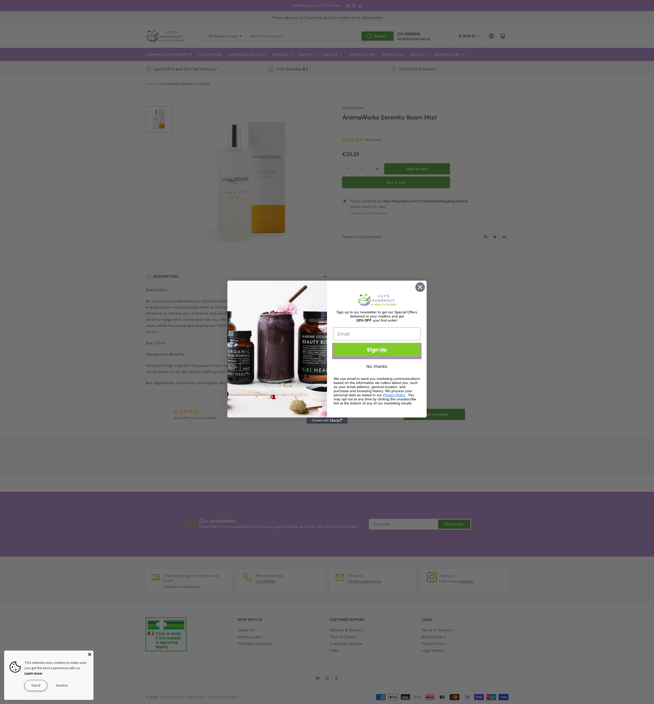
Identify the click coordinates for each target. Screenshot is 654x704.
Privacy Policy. (394, 395)
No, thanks (376, 366)
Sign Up (377, 349)
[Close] (89, 654)
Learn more (33, 673)
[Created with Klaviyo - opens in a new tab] (327, 420)
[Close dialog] (420, 287)
